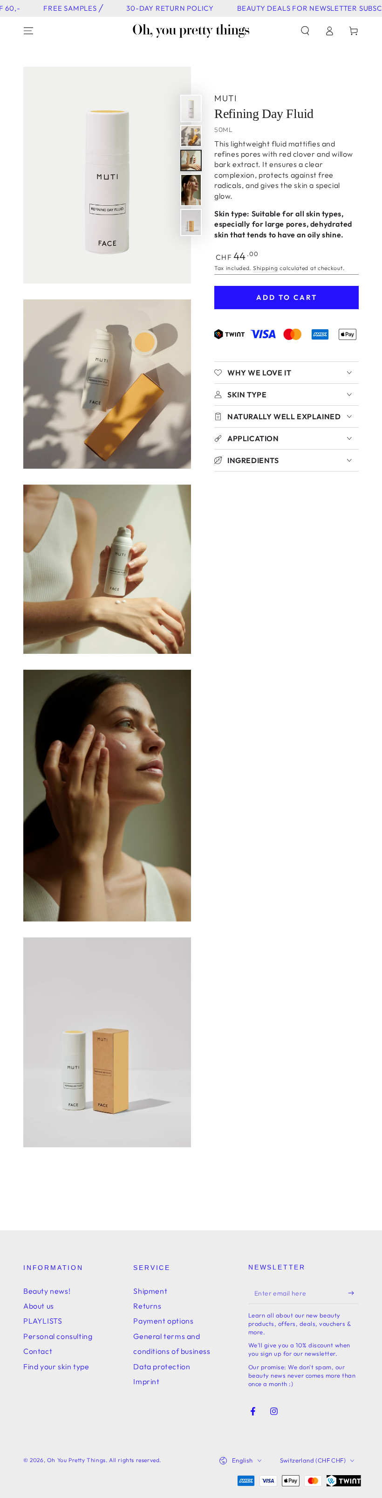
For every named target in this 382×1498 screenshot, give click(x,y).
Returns (147, 1306)
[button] (305, 31)
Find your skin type (56, 1366)
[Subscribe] (353, 1293)
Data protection (161, 1366)
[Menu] (28, 31)
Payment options (163, 1320)
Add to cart (286, 297)
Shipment (150, 1291)
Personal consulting (57, 1336)
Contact (37, 1351)
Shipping (265, 267)
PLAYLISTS (42, 1320)
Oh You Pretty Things (76, 1459)
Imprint (146, 1381)
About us (38, 1306)
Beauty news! (46, 1291)
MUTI (225, 98)
